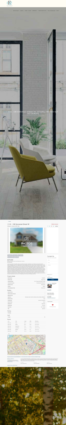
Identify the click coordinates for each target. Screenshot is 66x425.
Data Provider (35, 362)
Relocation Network (51, 10)
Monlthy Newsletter (42, 10)
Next (44, 240)
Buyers (26, 10)
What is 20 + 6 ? (49, 274)
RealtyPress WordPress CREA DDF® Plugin (12, 365)
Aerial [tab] (9, 333)
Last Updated (22, 362)
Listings (21, 10)
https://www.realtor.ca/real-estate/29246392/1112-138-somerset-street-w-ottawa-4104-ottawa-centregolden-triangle (23, 356)
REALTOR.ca (9, 360)
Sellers (29, 10)
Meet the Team (15, 10)
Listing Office (48, 362)
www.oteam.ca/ (49, 290)
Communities (34, 10)
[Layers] (44, 336)
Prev (8, 240)
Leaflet (33, 354)
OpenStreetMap (36, 354)
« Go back (9, 221)
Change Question (49, 277)
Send (52, 279)
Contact (57, 10)
